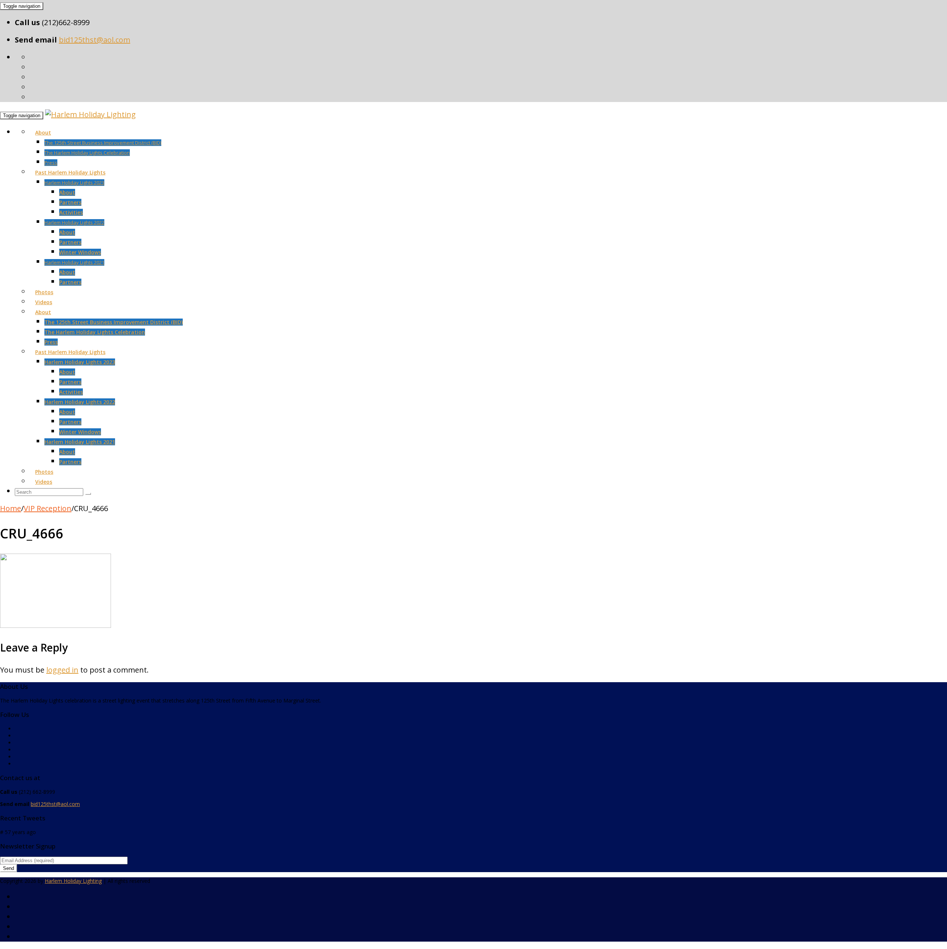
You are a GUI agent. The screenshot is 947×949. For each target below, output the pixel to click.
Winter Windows (80, 252)
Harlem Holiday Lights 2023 (74, 182)
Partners (70, 202)
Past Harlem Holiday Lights (70, 172)
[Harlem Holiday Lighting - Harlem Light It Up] (90, 114)
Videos (43, 302)
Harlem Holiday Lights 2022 (74, 222)
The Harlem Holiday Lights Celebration (87, 152)
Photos (44, 292)
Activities (71, 212)
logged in (62, 670)
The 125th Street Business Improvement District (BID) (102, 142)
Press (50, 162)
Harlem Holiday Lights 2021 (74, 262)
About (43, 132)
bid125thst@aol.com (94, 40)
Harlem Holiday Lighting (73, 880)
